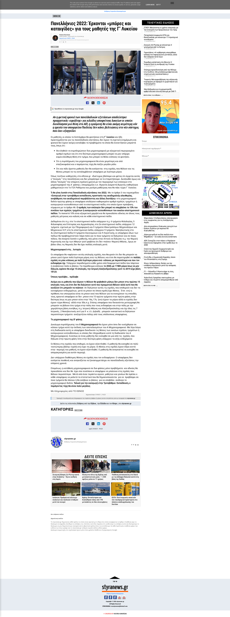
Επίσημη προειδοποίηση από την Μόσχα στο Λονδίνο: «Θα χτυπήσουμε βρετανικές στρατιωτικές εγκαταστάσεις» (161, 72)
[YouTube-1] (119, 597)
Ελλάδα (103, 403)
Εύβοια (93, 403)
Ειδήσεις (80, 403)
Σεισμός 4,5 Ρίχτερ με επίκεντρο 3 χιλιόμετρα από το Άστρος (158, 46)
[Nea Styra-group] (115, 597)
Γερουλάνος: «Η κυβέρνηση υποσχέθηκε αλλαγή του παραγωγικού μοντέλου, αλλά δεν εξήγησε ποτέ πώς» (160, 54)
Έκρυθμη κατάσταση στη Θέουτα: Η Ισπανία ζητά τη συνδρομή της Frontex (159, 63)
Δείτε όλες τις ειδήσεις (153, 95)
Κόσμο (114, 403)
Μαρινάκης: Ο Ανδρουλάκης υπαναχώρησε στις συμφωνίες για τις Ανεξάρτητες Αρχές (161, 220)
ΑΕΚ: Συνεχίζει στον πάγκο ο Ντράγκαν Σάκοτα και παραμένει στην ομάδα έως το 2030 (160, 243)
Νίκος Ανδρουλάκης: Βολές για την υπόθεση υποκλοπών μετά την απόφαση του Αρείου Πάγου (160, 265)
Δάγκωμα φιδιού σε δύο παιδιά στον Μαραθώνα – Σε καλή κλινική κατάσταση (160, 235)
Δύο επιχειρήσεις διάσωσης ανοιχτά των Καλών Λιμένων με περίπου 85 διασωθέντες (160, 228)
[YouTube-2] (124, 597)
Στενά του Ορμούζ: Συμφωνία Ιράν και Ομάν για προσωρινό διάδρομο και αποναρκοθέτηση (159, 251)
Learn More (150, 5)
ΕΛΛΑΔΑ (54, 46)
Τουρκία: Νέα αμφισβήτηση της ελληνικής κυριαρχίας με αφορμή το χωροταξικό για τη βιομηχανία (161, 81)
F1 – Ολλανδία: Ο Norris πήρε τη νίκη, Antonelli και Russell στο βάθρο (159, 272)
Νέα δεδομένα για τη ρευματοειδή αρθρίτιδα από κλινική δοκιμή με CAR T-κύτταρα (160, 91)
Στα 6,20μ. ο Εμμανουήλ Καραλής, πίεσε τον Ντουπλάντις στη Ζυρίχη (159, 258)
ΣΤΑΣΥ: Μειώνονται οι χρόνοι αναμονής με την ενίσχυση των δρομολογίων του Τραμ (161, 29)
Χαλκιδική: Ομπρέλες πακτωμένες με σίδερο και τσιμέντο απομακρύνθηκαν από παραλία (161, 280)
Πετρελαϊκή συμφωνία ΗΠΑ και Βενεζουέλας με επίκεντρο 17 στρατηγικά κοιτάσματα (161, 37)
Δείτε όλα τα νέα (151, 286)
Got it (158, 5)
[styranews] (106, 597)
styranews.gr (126, 403)
